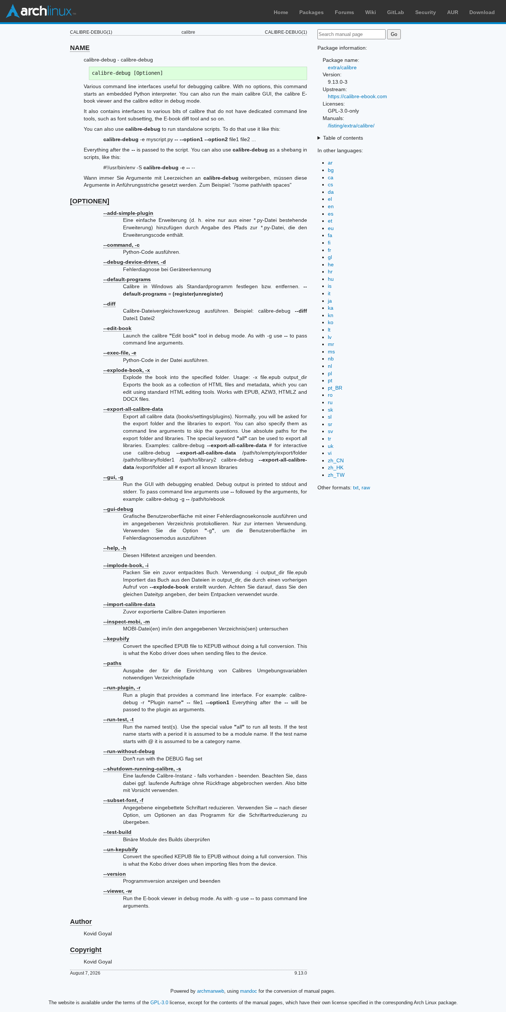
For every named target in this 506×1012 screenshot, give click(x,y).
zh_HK (335, 467)
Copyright (85, 949)
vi (330, 453)
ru (330, 402)
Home (281, 12)
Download (482, 12)
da (331, 192)
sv (330, 431)
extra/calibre (342, 67)
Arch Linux (41, 11)
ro (330, 395)
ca (330, 177)
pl (330, 373)
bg (331, 170)
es (330, 214)
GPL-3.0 (159, 1002)
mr (331, 344)
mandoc (248, 991)
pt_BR (335, 388)
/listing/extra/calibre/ (351, 126)
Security (425, 12)
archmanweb (210, 991)
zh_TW (336, 475)
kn (330, 315)
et (330, 221)
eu (331, 228)
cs (330, 184)
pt (330, 380)
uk (330, 446)
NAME (80, 47)
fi (329, 243)
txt (356, 487)
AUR (452, 12)
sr (330, 424)
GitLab (395, 12)
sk (330, 410)
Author (81, 921)
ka (330, 308)
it (329, 293)
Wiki (370, 12)
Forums (344, 12)
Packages (311, 12)
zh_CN (336, 460)
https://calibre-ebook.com (357, 96)
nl (330, 366)
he (331, 264)
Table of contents (343, 138)
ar (330, 163)
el (330, 199)
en (331, 206)
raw (366, 487)
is (330, 286)
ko (330, 322)
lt (329, 330)
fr (329, 250)
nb (331, 359)
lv (330, 337)
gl (330, 257)
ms (331, 351)
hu (331, 279)
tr (329, 439)
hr (330, 271)
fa (330, 235)
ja (330, 301)
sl (330, 417)
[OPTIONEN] (89, 201)
